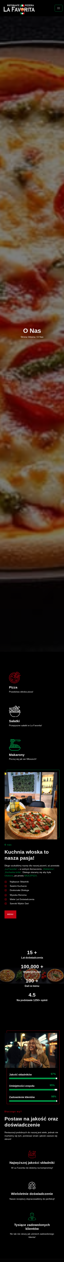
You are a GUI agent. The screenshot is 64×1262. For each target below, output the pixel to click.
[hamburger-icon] (58, 8)
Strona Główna (28, 337)
